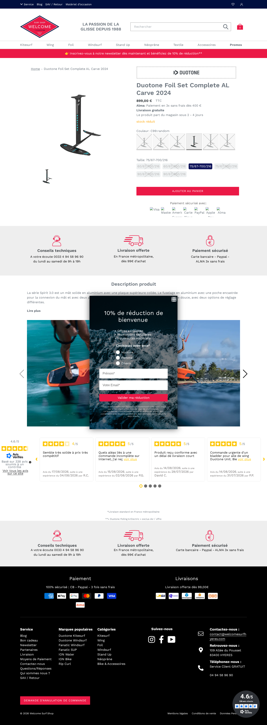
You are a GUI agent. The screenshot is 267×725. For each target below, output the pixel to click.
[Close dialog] (174, 299)
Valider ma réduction (134, 398)
